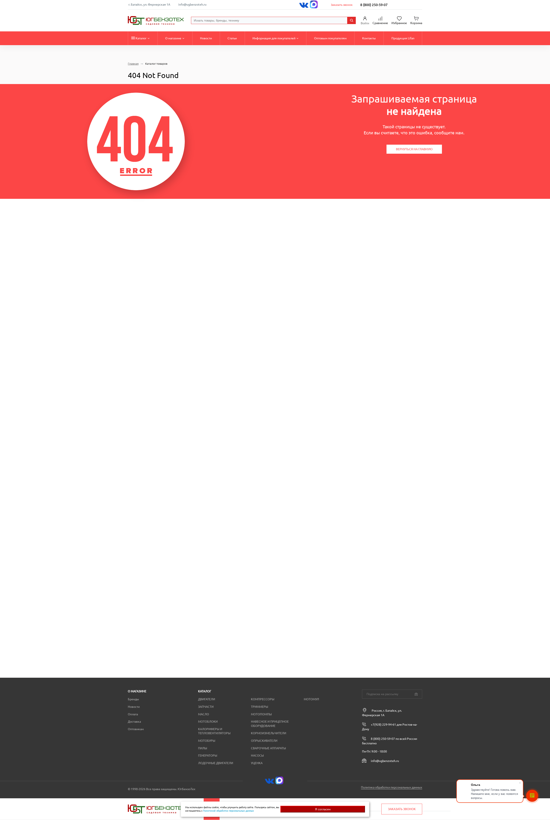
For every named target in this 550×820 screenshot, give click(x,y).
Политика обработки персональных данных (391, 787)
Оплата (133, 714)
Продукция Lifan (402, 38)
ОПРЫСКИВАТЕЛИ (264, 740)
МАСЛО (203, 714)
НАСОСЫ (257, 755)
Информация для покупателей (273, 38)
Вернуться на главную (414, 149)
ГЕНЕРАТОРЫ (207, 755)
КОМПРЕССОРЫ (262, 699)
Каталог (141, 38)
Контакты (369, 38)
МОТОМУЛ (311, 699)
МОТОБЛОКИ (208, 721)
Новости (206, 38)
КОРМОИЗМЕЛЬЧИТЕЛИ (268, 733)
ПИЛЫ (202, 748)
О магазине (173, 38)
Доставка (134, 721)
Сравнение (380, 23)
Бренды (133, 699)
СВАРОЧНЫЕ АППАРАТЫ (268, 748)
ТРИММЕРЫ (259, 706)
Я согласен (323, 809)
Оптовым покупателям (330, 38)
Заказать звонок (342, 4)
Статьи (232, 38)
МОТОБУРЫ (206, 740)
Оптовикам (136, 729)
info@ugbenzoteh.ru (192, 4)
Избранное (399, 23)
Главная (133, 63)
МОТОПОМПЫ (261, 714)
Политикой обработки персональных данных (228, 810)
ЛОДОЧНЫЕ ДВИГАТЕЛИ (215, 763)
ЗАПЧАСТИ (206, 706)
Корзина (416, 23)
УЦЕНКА (257, 763)
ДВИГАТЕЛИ (206, 699)
